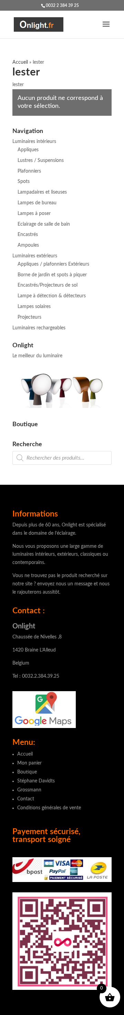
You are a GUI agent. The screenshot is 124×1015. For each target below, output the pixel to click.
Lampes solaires (34, 306)
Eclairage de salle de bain (44, 224)
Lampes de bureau (37, 203)
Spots (24, 181)
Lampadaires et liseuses (42, 192)
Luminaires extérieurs (34, 256)
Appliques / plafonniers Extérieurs (53, 264)
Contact (25, 799)
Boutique (27, 772)
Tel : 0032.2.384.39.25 (35, 676)
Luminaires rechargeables (38, 328)
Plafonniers (29, 171)
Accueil (20, 62)
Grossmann (29, 790)
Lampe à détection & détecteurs (52, 296)
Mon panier (29, 763)
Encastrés (28, 234)
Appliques (28, 149)
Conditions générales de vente (49, 808)
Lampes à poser (34, 213)
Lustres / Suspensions (41, 160)
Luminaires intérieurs (34, 141)
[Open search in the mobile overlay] (62, 458)
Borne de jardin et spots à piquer (52, 275)
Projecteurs (29, 317)
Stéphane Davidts (36, 781)
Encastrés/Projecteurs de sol (48, 285)
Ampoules (28, 245)
